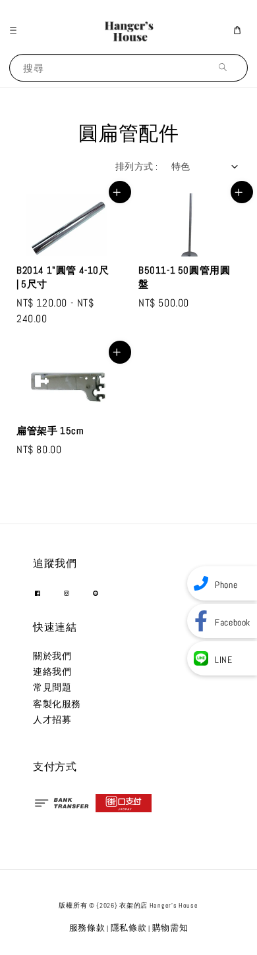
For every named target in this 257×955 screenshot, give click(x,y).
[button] (16, 30)
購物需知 (170, 927)
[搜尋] (226, 67)
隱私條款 (129, 927)
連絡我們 (52, 671)
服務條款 (87, 927)
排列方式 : (136, 166)
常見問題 (52, 687)
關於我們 (52, 656)
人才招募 (52, 719)
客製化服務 (57, 704)
